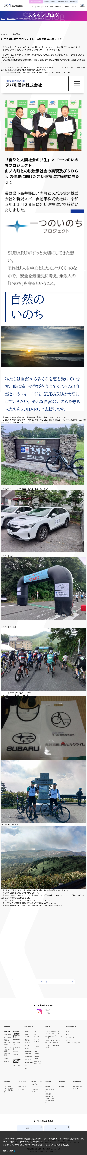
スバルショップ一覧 (16, 1066)
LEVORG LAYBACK (27, 1035)
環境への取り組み (49, 1090)
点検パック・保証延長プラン (74, 1043)
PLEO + (36, 1051)
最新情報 (7, 1081)
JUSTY (26, 1065)
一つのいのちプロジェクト (36, 1)
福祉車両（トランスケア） (37, 1062)
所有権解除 (77, 1081)
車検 (67, 1034)
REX (26, 1068)
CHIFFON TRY (36, 1047)
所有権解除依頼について (62, 1)
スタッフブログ (11, 19)
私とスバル (21, 1089)
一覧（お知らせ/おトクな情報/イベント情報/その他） (8, 1089)
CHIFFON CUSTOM (36, 1042)
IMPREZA (27, 1048)
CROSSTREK (28, 1051)
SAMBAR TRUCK (36, 1057)
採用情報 (53, 1)
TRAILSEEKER (29, 1062)
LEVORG (27, 1031)
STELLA (36, 1031)
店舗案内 (7, 1026)
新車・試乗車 (29, 1026)
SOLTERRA (28, 1059)
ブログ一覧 (43, 982)
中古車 (47, 1026)
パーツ (68, 1040)
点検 (67, 1031)
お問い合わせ (73, 1)
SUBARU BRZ (28, 1057)
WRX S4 (27, 1045)
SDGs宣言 (48, 1094)
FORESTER (28, 1054)
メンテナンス (70, 1037)
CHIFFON (36, 1039)
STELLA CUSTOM (36, 1035)
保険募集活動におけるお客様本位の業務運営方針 (49, 1099)
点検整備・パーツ (71, 1026)
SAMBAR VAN (37, 1054)
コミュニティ (22, 1081)
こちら (66, 1144)
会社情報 (46, 1)
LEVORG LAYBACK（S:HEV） (28, 1040)
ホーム (3, 19)
